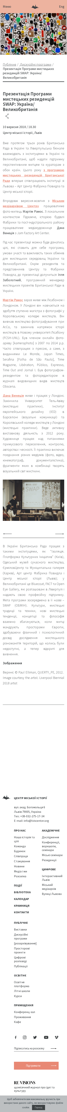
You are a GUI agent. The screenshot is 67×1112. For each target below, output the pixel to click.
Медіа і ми (20, 871)
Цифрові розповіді (20, 959)
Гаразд (38, 1107)
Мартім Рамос (13, 300)
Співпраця (21, 856)
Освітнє (20, 975)
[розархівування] (25, 943)
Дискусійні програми (21, 936)
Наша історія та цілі (24, 839)
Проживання (22, 1017)
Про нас (20, 830)
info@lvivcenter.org (36, 821)
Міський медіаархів (49, 887)
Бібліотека (22, 892)
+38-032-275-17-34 (32, 816)
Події (18, 885)
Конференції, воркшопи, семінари (51, 846)
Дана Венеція (13, 395)
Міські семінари (52, 855)
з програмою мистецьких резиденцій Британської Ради (33, 175)
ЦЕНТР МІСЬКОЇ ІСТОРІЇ (30, 798)
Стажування (22, 861)
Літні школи (22, 991)
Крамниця (21, 905)
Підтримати (33, 1065)
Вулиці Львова (52, 894)
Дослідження (50, 837)
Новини (19, 866)
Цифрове (49, 869)
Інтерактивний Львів (52, 878)
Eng (61, 6)
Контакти (21, 912)
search (54, 1048)
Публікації (21, 966)
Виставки (20, 929)
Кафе (17, 1022)
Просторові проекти (22, 950)
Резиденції (49, 860)
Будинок (19, 851)
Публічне (21, 923)
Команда (20, 846)
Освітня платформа (21, 984)
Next (59, 534)
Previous (7, 534)
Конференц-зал (24, 1012)
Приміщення (23, 1005)
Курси (18, 996)
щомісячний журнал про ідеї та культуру (34, 1089)
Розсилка (20, 876)
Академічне (51, 830)
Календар (21, 899)
